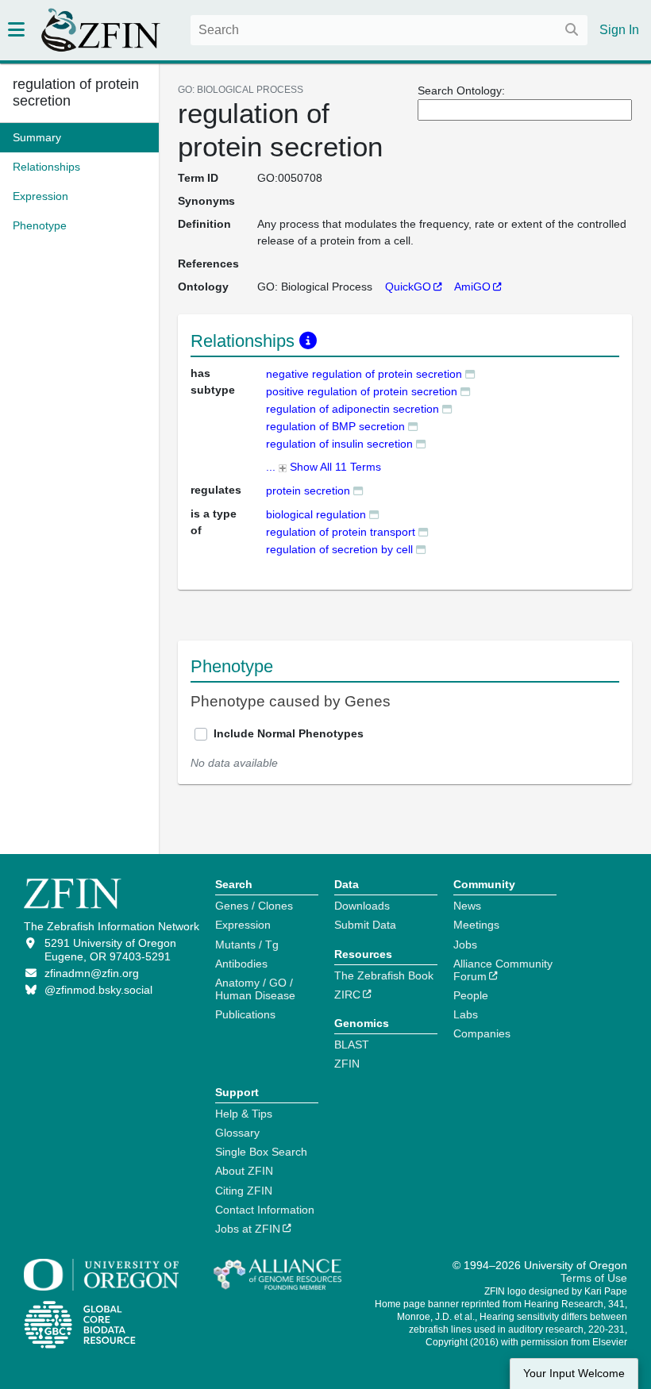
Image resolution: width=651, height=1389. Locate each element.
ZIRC (347, 994)
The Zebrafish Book (383, 975)
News (467, 905)
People (470, 995)
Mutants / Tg (247, 944)
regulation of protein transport (340, 531)
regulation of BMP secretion (335, 426)
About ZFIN (244, 1170)
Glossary (237, 1132)
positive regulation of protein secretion (361, 391)
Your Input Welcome (574, 1373)
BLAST (351, 1044)
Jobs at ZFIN (247, 1228)
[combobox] (389, 30)
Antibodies (241, 963)
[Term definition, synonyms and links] (470, 373)
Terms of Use (593, 1278)
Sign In (619, 30)
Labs (465, 1014)
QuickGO (408, 286)
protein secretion (308, 490)
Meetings (476, 924)
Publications (245, 1014)
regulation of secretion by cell (339, 549)
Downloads (362, 905)
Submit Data (365, 924)
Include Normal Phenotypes (289, 733)
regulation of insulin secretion (339, 443)
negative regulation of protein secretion (364, 373)
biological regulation (316, 514)
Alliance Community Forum (503, 970)
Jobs (465, 944)
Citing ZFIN (243, 1190)
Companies (481, 1033)
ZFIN (347, 1063)
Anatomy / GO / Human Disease (255, 989)
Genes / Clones (254, 905)
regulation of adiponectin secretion (352, 408)
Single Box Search (261, 1151)
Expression (243, 924)
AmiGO (472, 286)
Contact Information (264, 1209)
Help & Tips (243, 1113)
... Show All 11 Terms (323, 466)
